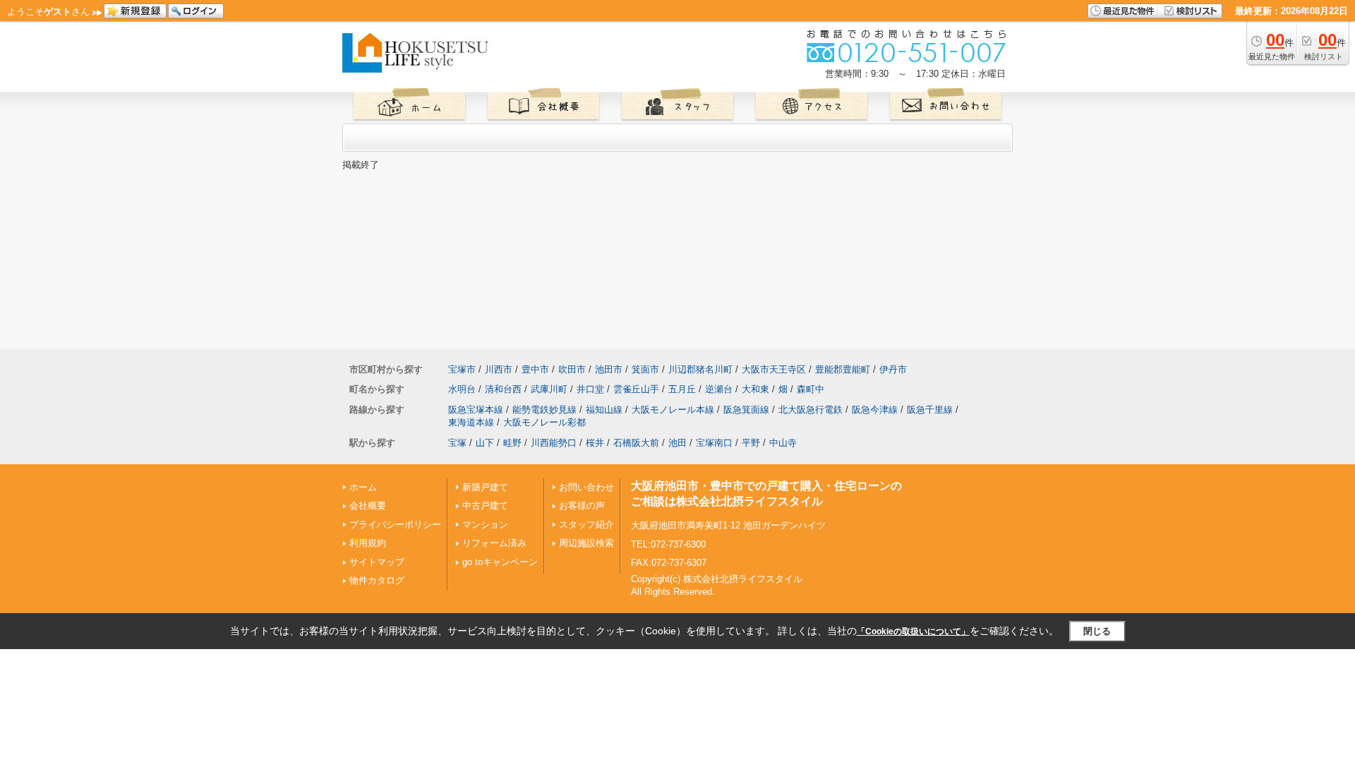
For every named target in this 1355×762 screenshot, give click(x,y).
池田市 (608, 369)
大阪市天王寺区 (774, 369)
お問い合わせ (586, 487)
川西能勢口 (554, 442)
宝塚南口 (714, 442)
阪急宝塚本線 (475, 409)
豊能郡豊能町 (842, 369)
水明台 (462, 389)
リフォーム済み (494, 543)
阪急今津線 (875, 409)
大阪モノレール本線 (673, 409)
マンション (485, 524)
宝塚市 (462, 369)
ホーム (363, 487)
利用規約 (367, 543)
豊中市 (535, 369)
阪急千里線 (930, 409)
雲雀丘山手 (636, 389)
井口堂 (590, 389)
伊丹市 (893, 369)
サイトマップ (376, 562)
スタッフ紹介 (586, 524)
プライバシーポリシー (395, 524)
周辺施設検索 (586, 543)
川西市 (498, 369)
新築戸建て (485, 487)
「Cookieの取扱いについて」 (913, 631)
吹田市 (572, 369)
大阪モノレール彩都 (544, 422)
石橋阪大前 (636, 442)
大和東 (755, 389)
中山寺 (783, 442)
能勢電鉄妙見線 (544, 409)
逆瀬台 (719, 389)
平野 (751, 442)
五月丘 (682, 389)
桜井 (595, 442)
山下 (485, 442)
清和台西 (503, 389)
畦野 (512, 442)
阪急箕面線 (746, 409)
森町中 (810, 389)
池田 (677, 442)
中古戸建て (485, 505)
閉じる (1097, 631)
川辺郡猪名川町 (700, 369)
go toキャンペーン (500, 562)
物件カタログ (376, 580)
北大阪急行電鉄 (810, 409)
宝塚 (457, 442)
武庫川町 (549, 389)
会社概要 (367, 505)
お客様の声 (582, 505)
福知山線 (604, 409)
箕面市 (645, 369)
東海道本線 (471, 422)
